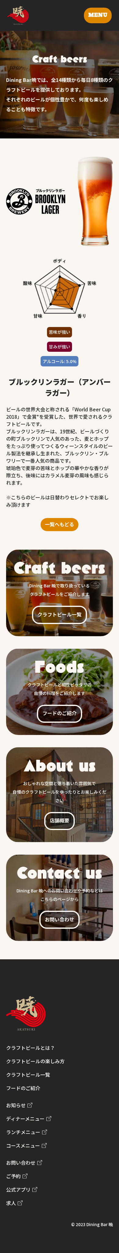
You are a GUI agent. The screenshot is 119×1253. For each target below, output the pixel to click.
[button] (98, 15)
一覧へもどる (59, 524)
